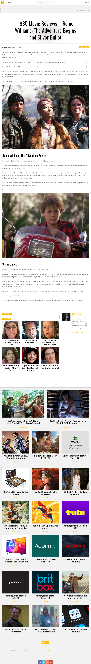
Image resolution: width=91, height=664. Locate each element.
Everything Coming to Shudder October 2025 (75, 560)
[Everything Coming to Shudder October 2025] (75, 546)
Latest (45, 643)
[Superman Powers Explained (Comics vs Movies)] (45, 512)
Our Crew (37, 651)
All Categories (76, 651)
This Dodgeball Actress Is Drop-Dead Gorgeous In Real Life (50, 367)
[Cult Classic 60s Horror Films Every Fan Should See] (15, 616)
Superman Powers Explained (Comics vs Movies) (45, 526)
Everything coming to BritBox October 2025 (45, 596)
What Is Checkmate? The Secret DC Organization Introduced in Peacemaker (16, 458)
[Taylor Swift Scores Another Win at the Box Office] (45, 479)
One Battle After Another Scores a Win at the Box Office (75, 596)
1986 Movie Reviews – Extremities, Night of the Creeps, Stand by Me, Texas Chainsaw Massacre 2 (23, 422)
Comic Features (45, 531)
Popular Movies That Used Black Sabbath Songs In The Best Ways (30, 367)
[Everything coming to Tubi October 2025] (75, 512)
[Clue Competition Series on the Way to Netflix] (15, 479)
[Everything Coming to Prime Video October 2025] (75, 616)
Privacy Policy (59, 651)
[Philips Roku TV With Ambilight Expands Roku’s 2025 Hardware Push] (15, 546)
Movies (75, 497)
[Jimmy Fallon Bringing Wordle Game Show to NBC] (75, 442)
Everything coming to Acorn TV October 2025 (45, 560)
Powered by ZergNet (54, 373)
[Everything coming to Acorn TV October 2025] (45, 546)
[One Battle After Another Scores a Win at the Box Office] (75, 582)
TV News (16, 461)
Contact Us (50, 651)
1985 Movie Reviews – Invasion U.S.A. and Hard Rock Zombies (45, 630)
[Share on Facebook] (40, 662)
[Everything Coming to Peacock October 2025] (15, 582)
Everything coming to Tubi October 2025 (75, 526)
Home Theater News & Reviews (15, 565)
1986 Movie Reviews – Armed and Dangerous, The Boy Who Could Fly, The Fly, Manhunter (68, 422)
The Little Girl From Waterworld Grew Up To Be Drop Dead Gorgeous (50, 342)
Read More (75, 332)
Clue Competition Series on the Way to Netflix (16, 493)
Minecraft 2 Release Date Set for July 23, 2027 (45, 456)
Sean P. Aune (76, 313)
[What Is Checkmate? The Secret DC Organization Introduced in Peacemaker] (15, 442)
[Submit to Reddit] (47, 662)
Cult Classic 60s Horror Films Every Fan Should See (15, 630)
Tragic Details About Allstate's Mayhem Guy (31, 341)
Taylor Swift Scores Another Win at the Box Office (45, 493)
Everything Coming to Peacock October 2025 (16, 596)
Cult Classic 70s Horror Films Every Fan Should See (75, 493)
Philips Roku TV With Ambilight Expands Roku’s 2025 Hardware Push (15, 560)
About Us (44, 651)
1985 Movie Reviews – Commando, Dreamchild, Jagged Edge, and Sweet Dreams (16, 528)
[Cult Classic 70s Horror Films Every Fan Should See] (75, 479)
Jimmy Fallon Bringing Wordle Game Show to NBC (75, 456)
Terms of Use (68, 651)
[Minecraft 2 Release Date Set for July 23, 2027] (45, 442)
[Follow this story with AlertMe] (51, 662)
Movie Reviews (84, 47)
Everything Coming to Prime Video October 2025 (75, 630)
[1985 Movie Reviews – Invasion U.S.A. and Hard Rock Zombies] (45, 616)
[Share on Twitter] (44, 662)
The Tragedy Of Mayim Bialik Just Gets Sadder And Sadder (11, 342)
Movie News (45, 461)
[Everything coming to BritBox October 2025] (45, 582)
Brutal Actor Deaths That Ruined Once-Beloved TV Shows (11, 367)
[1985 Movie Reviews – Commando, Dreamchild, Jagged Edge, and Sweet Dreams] (15, 512)
